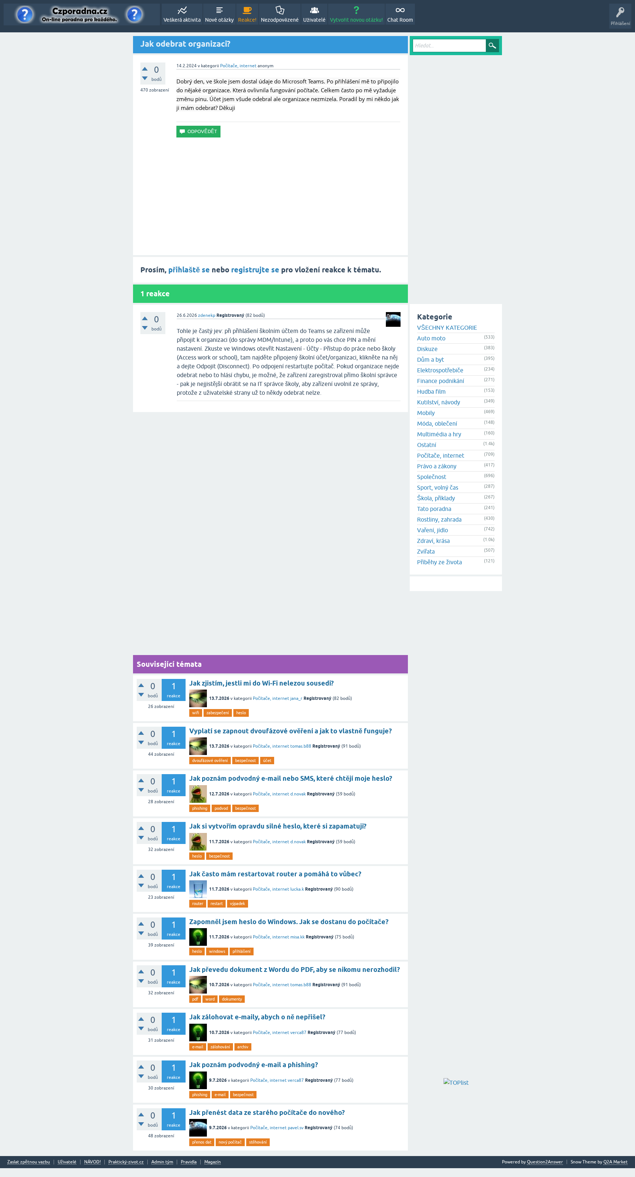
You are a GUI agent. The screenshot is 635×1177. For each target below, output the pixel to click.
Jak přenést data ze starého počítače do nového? (267, 1112)
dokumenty (232, 999)
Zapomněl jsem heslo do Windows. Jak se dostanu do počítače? (288, 922)
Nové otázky (219, 20)
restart (217, 903)
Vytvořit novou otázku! (356, 20)
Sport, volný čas (437, 487)
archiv (242, 1047)
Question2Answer (545, 1162)
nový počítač (230, 1142)
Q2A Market (615, 1162)
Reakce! (247, 20)
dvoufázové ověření (210, 760)
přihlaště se (189, 269)
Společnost (431, 476)
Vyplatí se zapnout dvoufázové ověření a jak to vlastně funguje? (290, 731)
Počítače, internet (238, 65)
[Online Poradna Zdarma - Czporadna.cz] (82, 14)
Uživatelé (314, 20)
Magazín (212, 1162)
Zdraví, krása (433, 540)
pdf (195, 999)
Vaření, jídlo (432, 530)
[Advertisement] (270, 196)
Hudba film (431, 391)
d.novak (298, 794)
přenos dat (201, 1142)
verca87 (298, 1032)
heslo (241, 713)
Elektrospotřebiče (440, 370)
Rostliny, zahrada (439, 519)
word (210, 999)
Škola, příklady (436, 498)
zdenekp (206, 315)
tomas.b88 (300, 746)
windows (217, 951)
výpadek (237, 903)
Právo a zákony (436, 466)
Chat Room (400, 20)
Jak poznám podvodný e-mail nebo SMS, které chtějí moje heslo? (290, 778)
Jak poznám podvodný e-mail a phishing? (253, 1065)
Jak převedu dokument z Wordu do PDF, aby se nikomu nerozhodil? (294, 969)
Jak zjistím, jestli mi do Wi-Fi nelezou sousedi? (261, 683)
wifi (195, 713)
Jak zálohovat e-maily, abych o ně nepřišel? (257, 1017)
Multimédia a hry (439, 434)
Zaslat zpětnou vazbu (28, 1162)
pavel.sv (296, 1127)
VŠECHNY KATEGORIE (447, 327)
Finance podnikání (440, 381)
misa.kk (297, 937)
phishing (199, 808)
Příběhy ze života (439, 562)
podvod (221, 808)
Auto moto (431, 338)
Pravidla (189, 1162)
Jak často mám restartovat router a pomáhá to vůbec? (275, 874)
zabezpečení (218, 713)
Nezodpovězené (280, 20)
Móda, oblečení (437, 423)
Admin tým (162, 1162)
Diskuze (427, 349)
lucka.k (297, 889)
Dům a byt (430, 359)
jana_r (296, 698)
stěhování (258, 1142)
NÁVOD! (92, 1162)
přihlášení (242, 951)
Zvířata (426, 551)
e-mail (197, 1047)
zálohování (220, 1047)
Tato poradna (434, 508)
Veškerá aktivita (182, 20)
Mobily (426, 412)
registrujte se (255, 269)
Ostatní (426, 444)
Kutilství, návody (438, 402)
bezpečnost (245, 760)
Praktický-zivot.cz (126, 1162)
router (197, 903)
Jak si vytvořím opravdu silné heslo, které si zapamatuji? (277, 826)
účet (267, 760)
